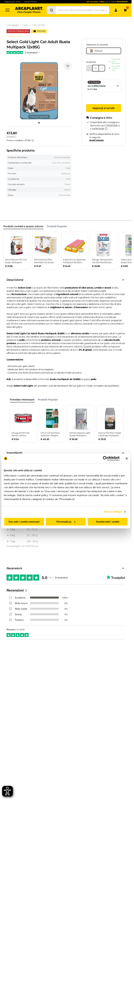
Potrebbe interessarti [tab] (22, 399)
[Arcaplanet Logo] (29, 10)
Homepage (13, 25)
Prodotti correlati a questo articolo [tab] (23, 226)
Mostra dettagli (113, 511)
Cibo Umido (38, 25)
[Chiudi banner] (127, 458)
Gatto (25, 25)
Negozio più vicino (12, 2)
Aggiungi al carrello (103, 108)
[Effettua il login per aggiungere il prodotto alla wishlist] (68, 66)
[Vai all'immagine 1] (39, 123)
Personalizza (64, 521)
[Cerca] (51, 10)
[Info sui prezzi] (33, 140)
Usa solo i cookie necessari (24, 521)
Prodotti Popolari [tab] (57, 226)
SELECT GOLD (14, 36)
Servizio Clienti (30, 2)
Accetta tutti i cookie (107, 521)
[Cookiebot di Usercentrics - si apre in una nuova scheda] (105, 458)
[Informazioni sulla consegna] (106, 128)
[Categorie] (7, 10)
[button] (39, 90)
